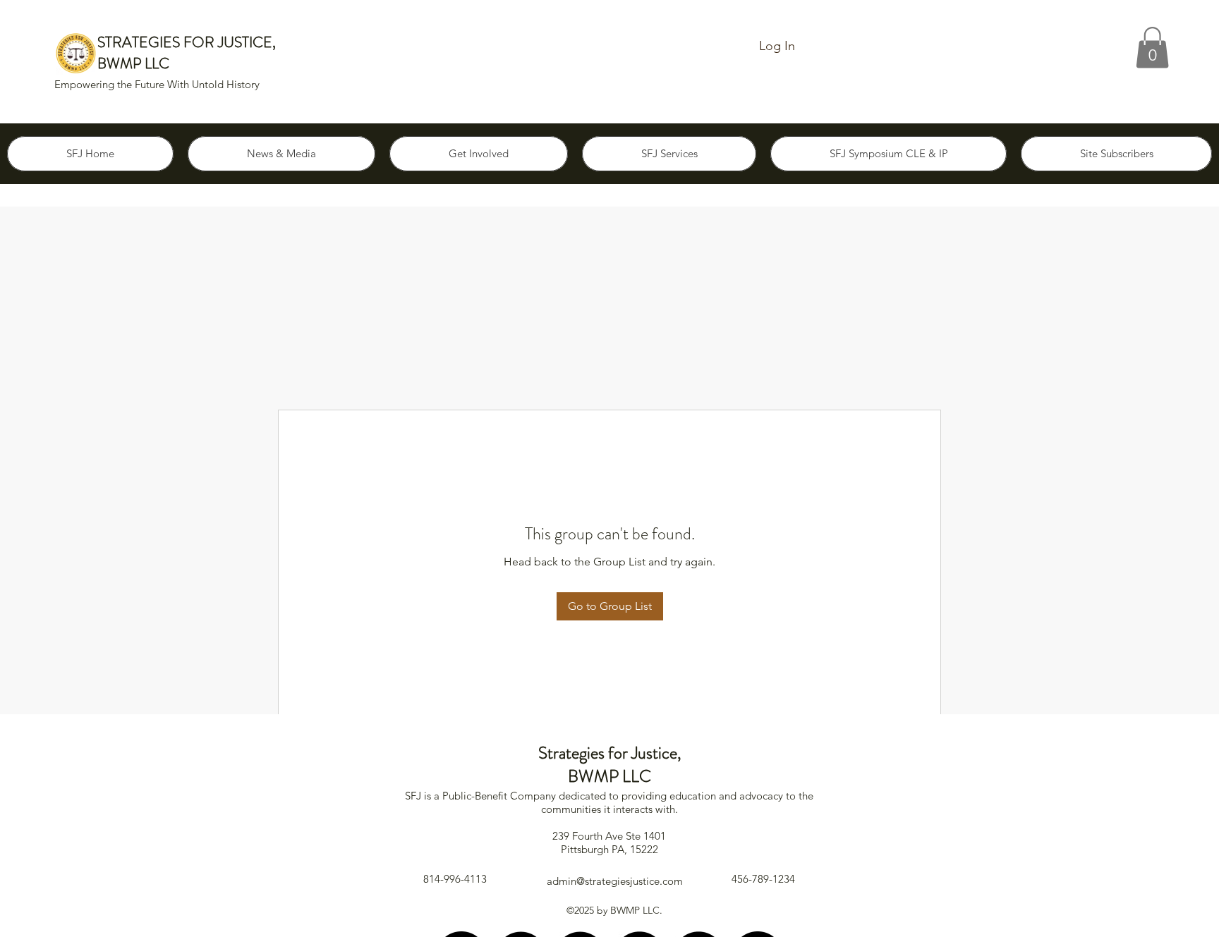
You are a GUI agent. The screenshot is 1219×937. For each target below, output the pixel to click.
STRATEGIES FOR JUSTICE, (186, 42)
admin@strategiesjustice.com (615, 881)
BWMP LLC (133, 63)
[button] (1152, 47)
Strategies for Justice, (609, 753)
